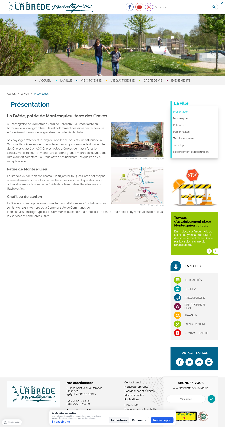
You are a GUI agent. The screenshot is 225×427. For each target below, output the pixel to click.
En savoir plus (61, 421)
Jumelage (179, 145)
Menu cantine (195, 324)
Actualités (193, 280)
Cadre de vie (153, 80)
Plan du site (131, 405)
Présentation (180, 111)
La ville (66, 80)
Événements (180, 80)
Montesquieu (181, 118)
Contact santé (196, 333)
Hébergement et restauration (191, 151)
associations (195, 297)
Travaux (191, 315)
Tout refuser (119, 420)
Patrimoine (179, 125)
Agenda (190, 289)
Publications (131, 399)
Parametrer (139, 420)
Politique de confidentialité (140, 409)
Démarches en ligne (195, 306)
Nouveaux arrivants (136, 386)
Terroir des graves (184, 138)
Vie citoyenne (91, 80)
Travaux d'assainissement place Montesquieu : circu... (192, 221)
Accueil (45, 80)
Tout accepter (162, 420)
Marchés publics (134, 395)
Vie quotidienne (123, 80)
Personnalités (181, 131)
